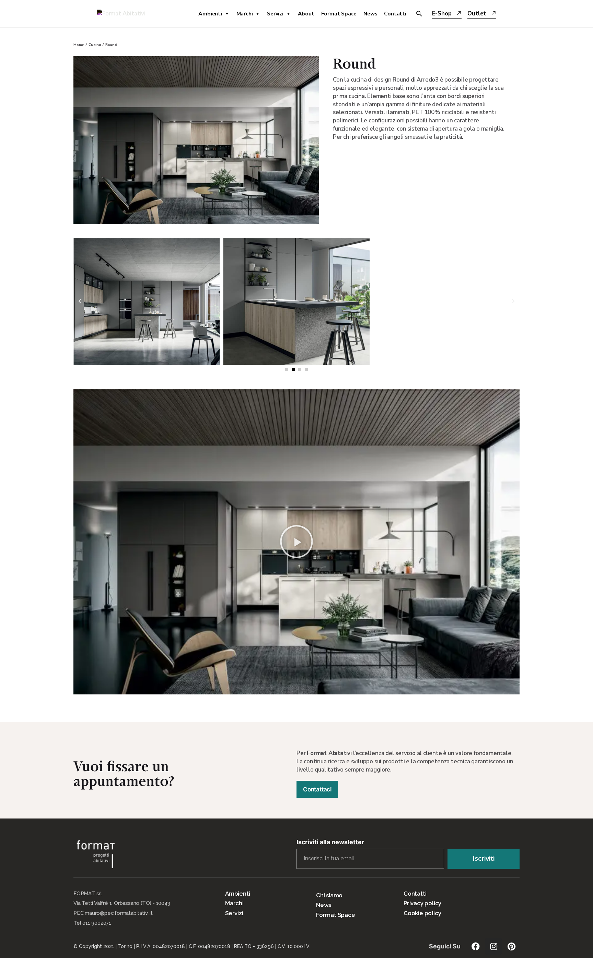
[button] (286, 369)
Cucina (95, 45)
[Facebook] (475, 946)
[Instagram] (493, 946)
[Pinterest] (511, 946)
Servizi (275, 13)
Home (78, 45)
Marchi (244, 13)
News (370, 13)
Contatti (395, 13)
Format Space (339, 13)
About (306, 13)
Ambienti (210, 13)
